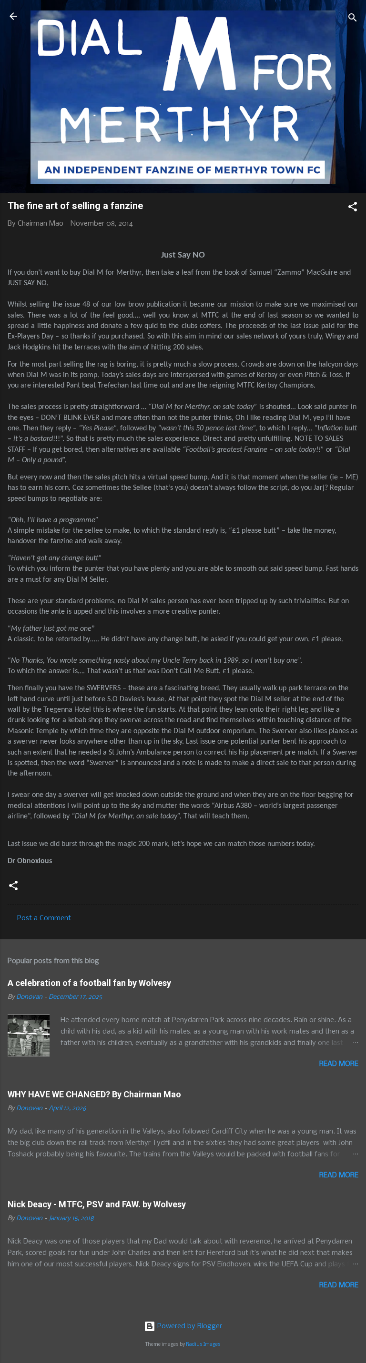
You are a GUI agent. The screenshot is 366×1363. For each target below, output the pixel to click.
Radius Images (203, 1344)
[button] (352, 208)
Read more (338, 1064)
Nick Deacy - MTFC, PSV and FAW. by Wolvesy (97, 1204)
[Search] (352, 19)
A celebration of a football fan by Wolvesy (89, 983)
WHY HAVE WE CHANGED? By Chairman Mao (94, 1094)
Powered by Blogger (188, 1326)
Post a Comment (44, 918)
